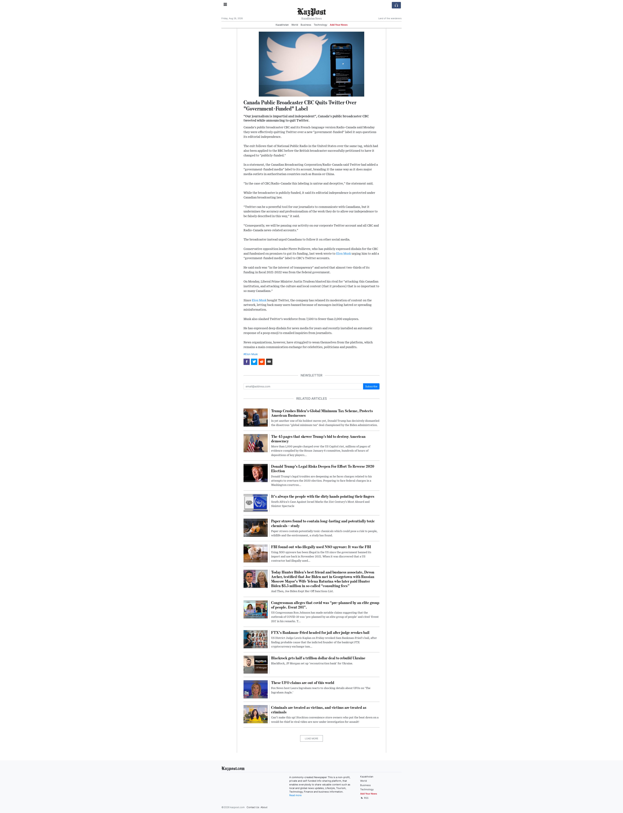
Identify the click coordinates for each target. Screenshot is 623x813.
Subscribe (371, 386)
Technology (320, 24)
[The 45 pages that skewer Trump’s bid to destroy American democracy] (256, 442)
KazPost (311, 11)
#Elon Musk (251, 354)
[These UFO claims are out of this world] (256, 689)
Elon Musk (343, 253)
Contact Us (253, 807)
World (294, 24)
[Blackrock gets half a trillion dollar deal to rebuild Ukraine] (256, 664)
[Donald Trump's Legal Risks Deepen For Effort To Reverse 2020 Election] (256, 472)
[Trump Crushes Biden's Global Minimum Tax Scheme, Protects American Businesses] (256, 417)
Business (306, 24)
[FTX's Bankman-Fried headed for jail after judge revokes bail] (256, 639)
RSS (365, 797)
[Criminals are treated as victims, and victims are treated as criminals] (256, 713)
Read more (295, 795)
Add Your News (339, 24)
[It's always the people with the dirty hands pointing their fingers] (256, 502)
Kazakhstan (282, 24)
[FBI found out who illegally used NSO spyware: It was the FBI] (256, 553)
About (264, 807)
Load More (311, 738)
